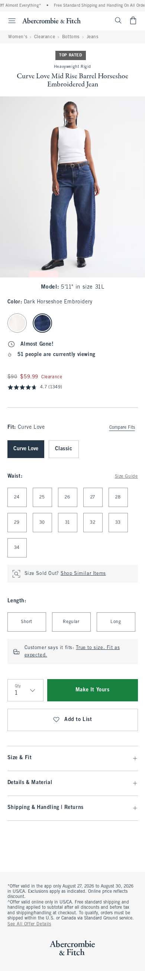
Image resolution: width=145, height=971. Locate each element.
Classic (63, 449)
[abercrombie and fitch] (51, 20)
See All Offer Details (29, 924)
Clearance (44, 37)
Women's (17, 37)
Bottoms (71, 37)
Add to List (78, 719)
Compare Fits (122, 427)
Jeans (93, 37)
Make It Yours (92, 690)
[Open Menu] (9, 21)
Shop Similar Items (83, 574)
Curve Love (25, 449)
